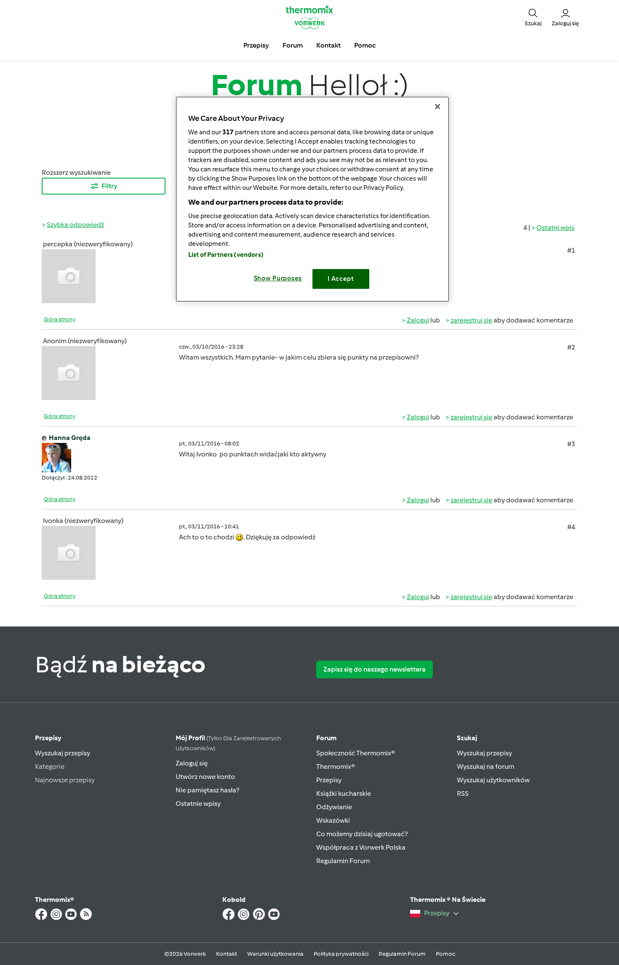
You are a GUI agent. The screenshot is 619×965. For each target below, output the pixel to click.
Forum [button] (293, 45)
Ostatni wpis (555, 228)
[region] (312, 198)
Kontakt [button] (328, 45)
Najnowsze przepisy (65, 780)
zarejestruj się (471, 320)
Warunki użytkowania (275, 953)
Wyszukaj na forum (485, 766)
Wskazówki (333, 820)
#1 (571, 250)
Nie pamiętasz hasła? (207, 790)
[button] (533, 17)
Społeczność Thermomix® (355, 753)
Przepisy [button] (256, 45)
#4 (571, 527)
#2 (571, 347)
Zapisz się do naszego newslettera (374, 669)
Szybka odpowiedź (75, 225)
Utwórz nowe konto (205, 777)
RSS (463, 793)
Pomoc (445, 953)
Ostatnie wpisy (198, 804)
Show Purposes (278, 278)
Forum (326, 738)
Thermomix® (335, 766)
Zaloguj (418, 320)
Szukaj (467, 738)
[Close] (437, 106)
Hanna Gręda (70, 438)
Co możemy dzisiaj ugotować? (362, 834)
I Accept (341, 279)
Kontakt (226, 953)
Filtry (109, 186)
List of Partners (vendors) (226, 255)
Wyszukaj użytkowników (493, 780)
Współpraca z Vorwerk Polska (361, 847)
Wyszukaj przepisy (62, 753)
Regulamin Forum (343, 861)
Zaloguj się (192, 763)
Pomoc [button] (365, 45)
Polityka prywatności (341, 953)
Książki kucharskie (343, 793)
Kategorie (49, 766)
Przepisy (48, 738)
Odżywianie (334, 807)
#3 (571, 444)
